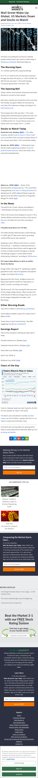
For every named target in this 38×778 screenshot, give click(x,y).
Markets (29, 23)
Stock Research (19, 720)
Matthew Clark (10, 23)
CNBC (3, 223)
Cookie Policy (19, 732)
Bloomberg (19, 274)
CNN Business (32, 256)
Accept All (19, 774)
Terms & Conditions (19, 734)
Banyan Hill (12, 1)
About (19, 715)
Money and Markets (10, 62)
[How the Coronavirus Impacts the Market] (10, 516)
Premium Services (19, 718)
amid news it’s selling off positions (23, 190)
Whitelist (19, 741)
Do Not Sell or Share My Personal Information (19, 739)
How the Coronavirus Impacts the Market (9, 526)
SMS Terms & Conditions (19, 737)
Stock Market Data (19, 723)
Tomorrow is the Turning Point (11, 603)
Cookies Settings (19, 763)
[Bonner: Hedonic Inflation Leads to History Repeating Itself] (10, 491)
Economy (24, 23)
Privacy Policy (19, 730)
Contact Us (19, 744)
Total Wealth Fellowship (22, 1)
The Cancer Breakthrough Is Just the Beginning (16, 598)
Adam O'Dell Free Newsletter (19, 725)
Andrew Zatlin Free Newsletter (19, 727)
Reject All (19, 769)
